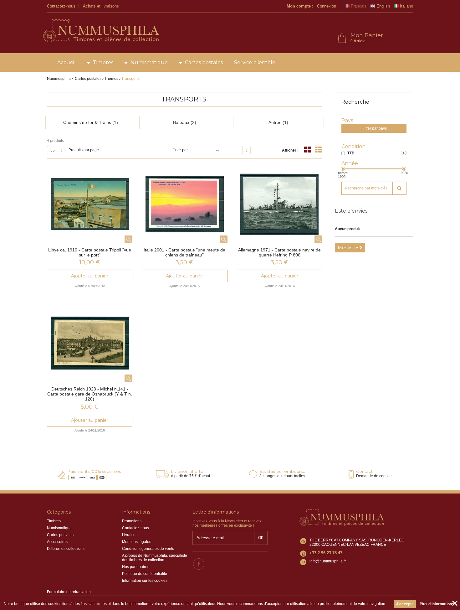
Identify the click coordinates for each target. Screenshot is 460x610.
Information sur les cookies (144, 580)
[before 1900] (343, 169)
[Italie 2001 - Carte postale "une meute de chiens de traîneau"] (184, 204)
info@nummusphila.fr (327, 561)
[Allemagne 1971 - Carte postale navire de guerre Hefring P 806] (279, 204)
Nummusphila (59, 78)
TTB (351, 153)
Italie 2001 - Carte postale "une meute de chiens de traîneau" (184, 252)
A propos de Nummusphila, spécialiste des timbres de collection (154, 557)
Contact (364, 471)
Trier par (180, 149)
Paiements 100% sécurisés (94, 471)
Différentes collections (65, 548)
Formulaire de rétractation (69, 592)
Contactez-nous (61, 6)
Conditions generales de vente (148, 548)
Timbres (103, 62)
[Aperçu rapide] (128, 239)
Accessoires (57, 542)
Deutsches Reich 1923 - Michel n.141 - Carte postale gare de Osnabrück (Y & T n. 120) (89, 393)
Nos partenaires (135, 567)
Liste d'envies (351, 211)
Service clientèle (254, 62)
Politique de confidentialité (144, 573)
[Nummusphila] (100, 31)
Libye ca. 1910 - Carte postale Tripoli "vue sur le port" (89, 252)
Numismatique (149, 62)
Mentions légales (136, 542)
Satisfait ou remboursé (282, 471)
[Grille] (307, 149)
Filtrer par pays (374, 128)
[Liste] (318, 149)
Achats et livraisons (101, 6)
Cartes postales (204, 62)
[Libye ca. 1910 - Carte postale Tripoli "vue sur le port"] (89, 204)
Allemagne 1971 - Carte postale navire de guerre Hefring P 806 (279, 252)
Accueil (66, 62)
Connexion (326, 6)
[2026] (404, 169)
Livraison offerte (187, 471)
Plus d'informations (437, 604)
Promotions (131, 521)
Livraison (130, 535)
